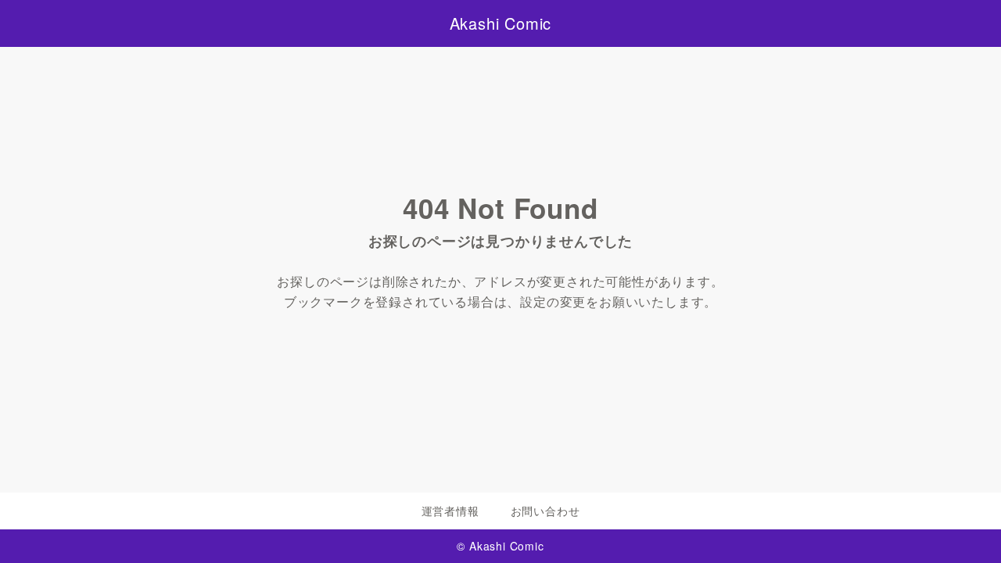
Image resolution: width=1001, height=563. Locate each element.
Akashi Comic (501, 23)
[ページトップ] (965, 527)
